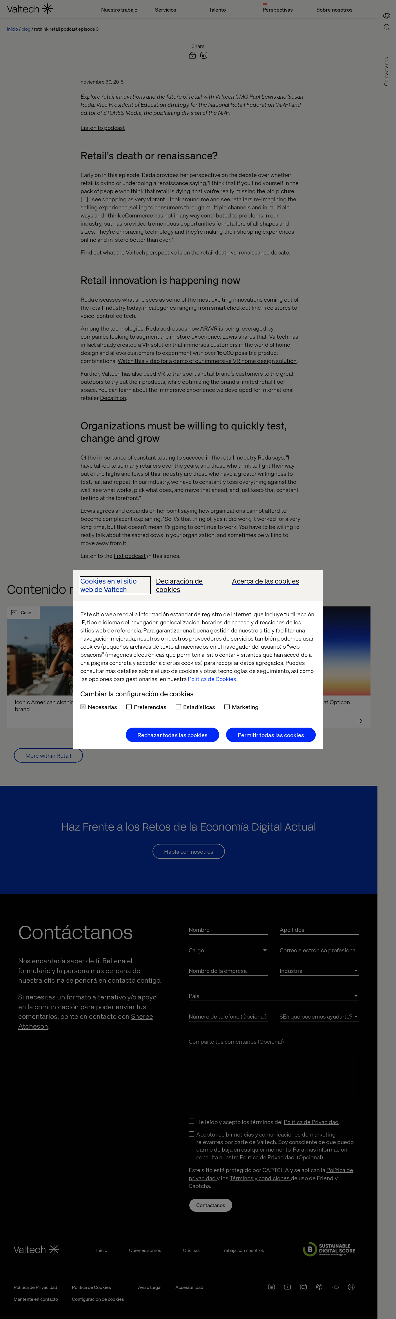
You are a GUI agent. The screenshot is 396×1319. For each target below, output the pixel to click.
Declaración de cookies (179, 585)
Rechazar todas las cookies (172, 735)
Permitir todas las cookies (271, 735)
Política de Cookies (212, 678)
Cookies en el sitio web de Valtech (108, 585)
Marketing (245, 707)
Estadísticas (199, 707)
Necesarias (102, 707)
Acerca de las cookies (265, 581)
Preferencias (150, 707)
